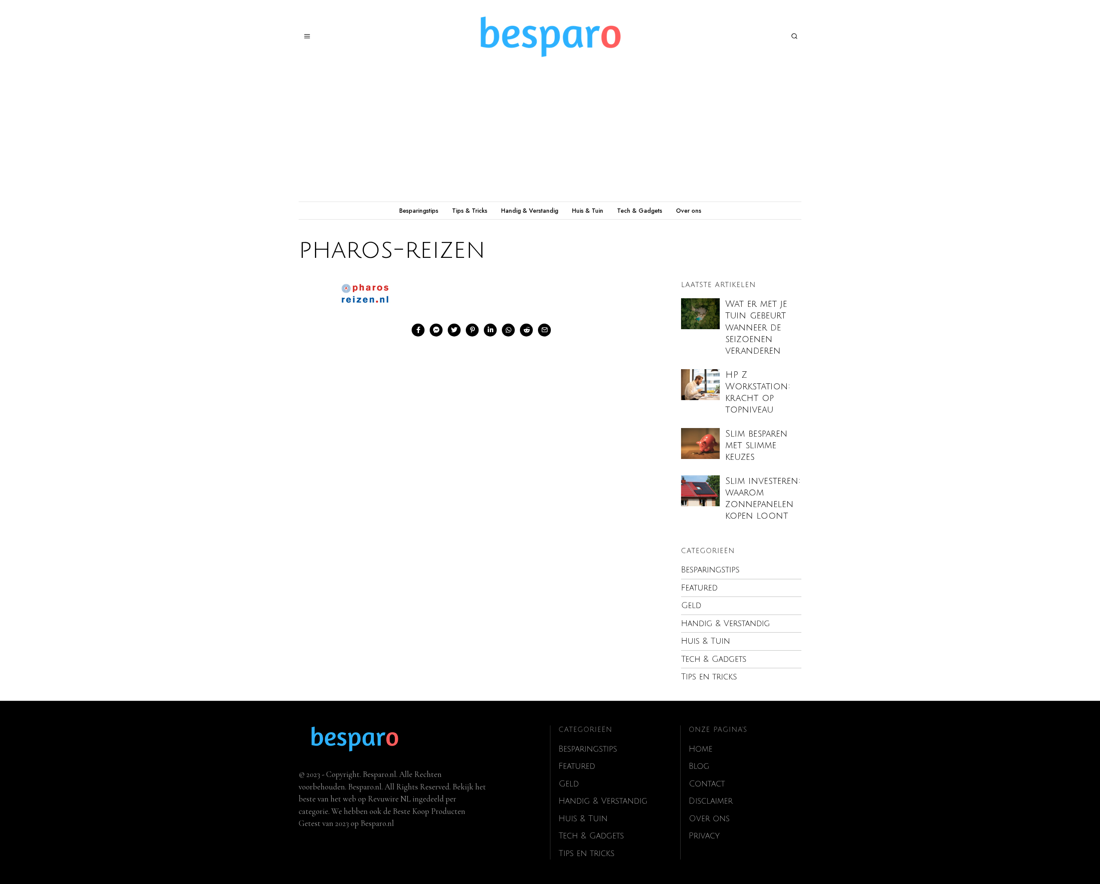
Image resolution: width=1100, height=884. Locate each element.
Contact (707, 784)
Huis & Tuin (587, 210)
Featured (699, 588)
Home (700, 749)
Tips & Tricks (469, 210)
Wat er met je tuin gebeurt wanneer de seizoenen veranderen (756, 327)
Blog (699, 766)
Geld (691, 605)
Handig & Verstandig (529, 210)
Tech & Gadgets (639, 210)
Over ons (688, 210)
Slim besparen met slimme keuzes (756, 445)
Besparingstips (418, 210)
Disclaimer (711, 801)
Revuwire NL (389, 799)
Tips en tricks (709, 677)
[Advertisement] (550, 137)
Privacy (704, 836)
